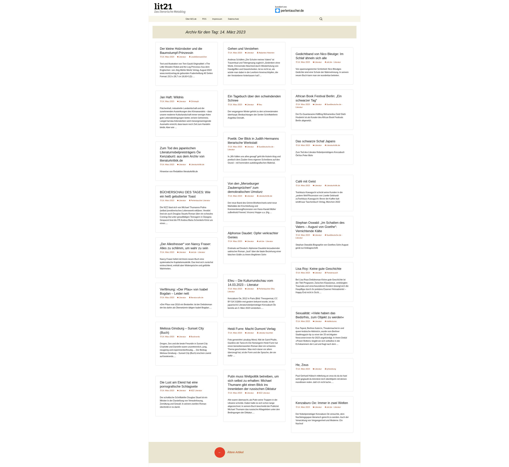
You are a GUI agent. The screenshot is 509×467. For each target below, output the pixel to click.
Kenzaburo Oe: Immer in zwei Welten (322, 403)
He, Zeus (302, 365)
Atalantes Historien (266, 53)
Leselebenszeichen (199, 57)
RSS (204, 19)
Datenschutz (233, 19)
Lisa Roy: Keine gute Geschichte (318, 268)
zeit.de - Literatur (333, 62)
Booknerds (195, 337)
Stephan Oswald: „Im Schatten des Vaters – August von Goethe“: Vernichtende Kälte (320, 227)
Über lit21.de (191, 19)
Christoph (195, 101)
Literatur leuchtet (266, 333)
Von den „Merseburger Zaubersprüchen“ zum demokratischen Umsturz (245, 188)
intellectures (331, 321)
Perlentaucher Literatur (200, 200)
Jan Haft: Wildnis (172, 97)
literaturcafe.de (197, 297)
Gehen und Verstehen (243, 48)
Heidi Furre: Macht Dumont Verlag (251, 329)
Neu (260, 104)
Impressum (217, 19)
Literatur (182, 57)
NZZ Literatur (264, 393)
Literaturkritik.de (333, 145)
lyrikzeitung (331, 369)
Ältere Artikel (230, 452)
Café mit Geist (306, 181)
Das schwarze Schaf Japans (315, 141)
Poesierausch (332, 273)
